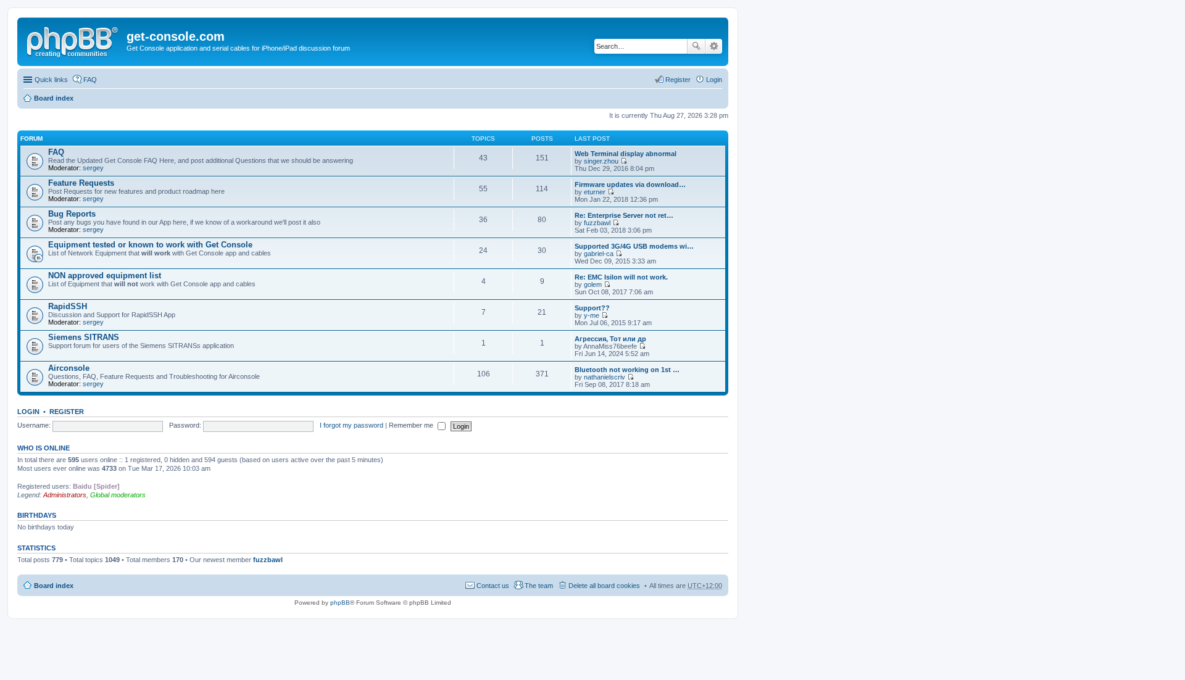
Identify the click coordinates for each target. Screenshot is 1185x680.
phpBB (340, 602)
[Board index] (73, 40)
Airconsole (68, 368)
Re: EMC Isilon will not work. (621, 277)
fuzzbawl (597, 222)
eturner (594, 192)
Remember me (412, 425)
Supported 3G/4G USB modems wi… (634, 246)
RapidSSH (67, 306)
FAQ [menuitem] (90, 79)
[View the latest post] (623, 161)
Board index (53, 98)
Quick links (51, 79)
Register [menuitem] (678, 79)
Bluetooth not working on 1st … (627, 369)
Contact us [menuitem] (492, 585)
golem (593, 284)
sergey (93, 168)
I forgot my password (351, 425)
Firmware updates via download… (630, 184)
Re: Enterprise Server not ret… (624, 215)
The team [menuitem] (539, 585)
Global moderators (118, 495)
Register (66, 411)
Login (28, 411)
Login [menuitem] (714, 79)
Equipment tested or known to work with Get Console (150, 244)
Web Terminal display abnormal (625, 153)
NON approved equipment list (104, 275)
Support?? (592, 308)
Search (696, 46)
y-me (591, 315)
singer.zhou (601, 161)
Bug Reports (72, 213)
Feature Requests (81, 183)
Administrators (64, 495)
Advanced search (713, 46)
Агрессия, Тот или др (610, 338)
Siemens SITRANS (83, 337)
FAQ (56, 152)
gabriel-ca (598, 253)
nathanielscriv (604, 377)
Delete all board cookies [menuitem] (604, 585)
